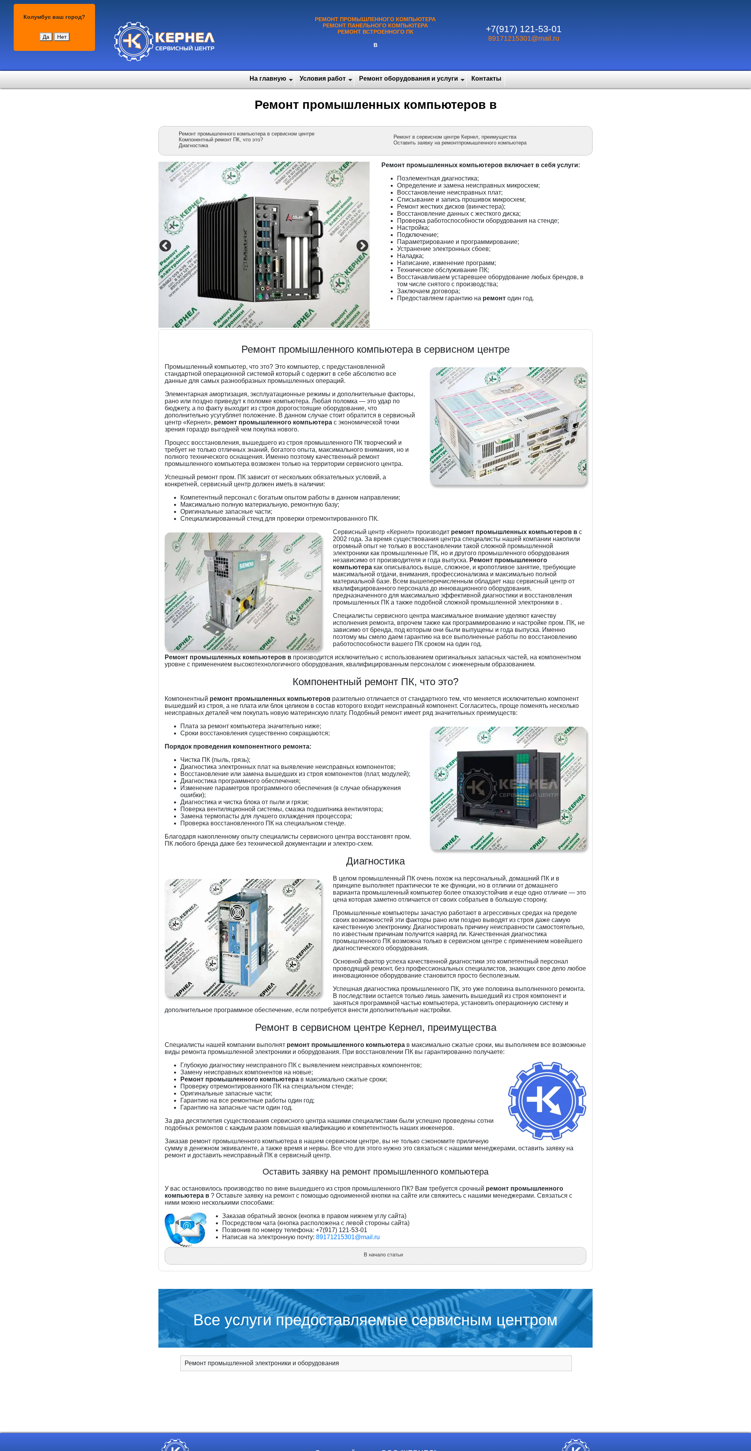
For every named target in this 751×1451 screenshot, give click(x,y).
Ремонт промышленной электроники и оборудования (262, 1363)
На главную (268, 78)
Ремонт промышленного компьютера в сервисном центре (246, 134)
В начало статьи (383, 1255)
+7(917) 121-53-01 (524, 29)
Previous (164, 245)
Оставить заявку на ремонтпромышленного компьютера (459, 143)
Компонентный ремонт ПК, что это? (221, 140)
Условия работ (323, 78)
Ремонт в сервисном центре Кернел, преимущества (454, 137)
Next (361, 245)
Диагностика (193, 145)
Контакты (486, 78)
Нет (61, 37)
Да (46, 37)
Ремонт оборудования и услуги (408, 78)
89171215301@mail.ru (523, 38)
